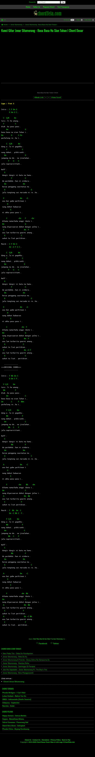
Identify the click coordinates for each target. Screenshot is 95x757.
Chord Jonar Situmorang (13, 682)
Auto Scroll (56, 97)
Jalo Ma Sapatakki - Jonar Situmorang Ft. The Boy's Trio (25, 670)
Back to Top (66, 740)
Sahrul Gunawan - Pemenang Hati (15, 722)
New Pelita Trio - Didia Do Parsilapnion (18, 653)
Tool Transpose (63, 7)
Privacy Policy (56, 740)
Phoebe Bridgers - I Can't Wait (13, 693)
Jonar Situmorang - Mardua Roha (16, 663)
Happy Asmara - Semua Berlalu (14, 716)
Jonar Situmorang (16, 25)
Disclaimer (45, 740)
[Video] (82, 20)
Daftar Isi (36, 7)
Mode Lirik (39, 97)
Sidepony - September (10, 703)
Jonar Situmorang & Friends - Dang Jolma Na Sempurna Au (26, 660)
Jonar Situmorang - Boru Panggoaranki (18, 673)
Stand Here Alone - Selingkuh (13, 726)
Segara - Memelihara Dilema (13, 719)
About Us (28, 740)
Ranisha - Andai (8, 706)
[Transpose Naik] (48, 97)
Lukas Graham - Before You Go (14, 696)
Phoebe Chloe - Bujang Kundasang (15, 729)
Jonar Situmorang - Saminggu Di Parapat (19, 666)
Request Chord (48, 7)
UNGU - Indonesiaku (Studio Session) (16, 699)
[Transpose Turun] (45, 97)
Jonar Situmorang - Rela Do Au (15, 657)
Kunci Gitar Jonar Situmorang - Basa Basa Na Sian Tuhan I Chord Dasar (42, 30)
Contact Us (36, 740)
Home (28, 7)
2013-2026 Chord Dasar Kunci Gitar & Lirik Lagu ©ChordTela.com (52, 742)
